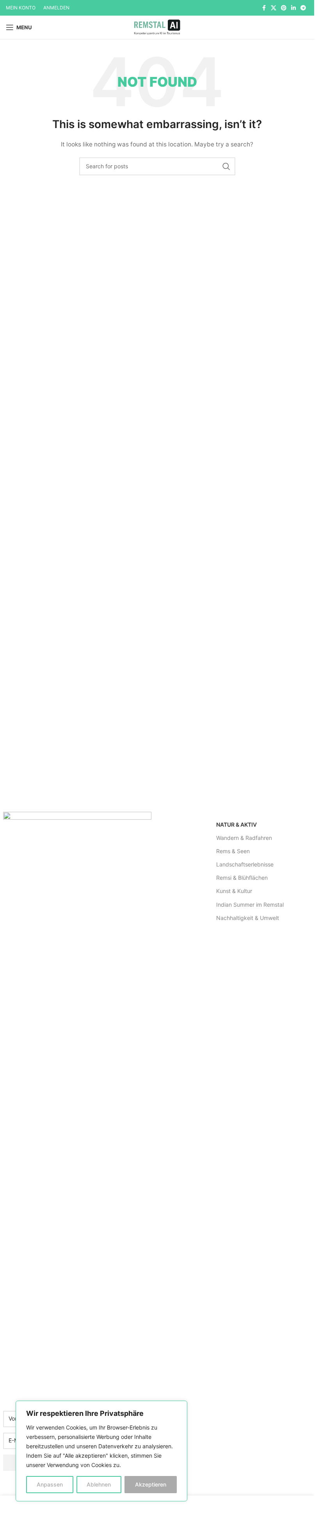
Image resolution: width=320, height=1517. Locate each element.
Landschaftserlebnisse (245, 864)
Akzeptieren (150, 1484)
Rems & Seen (233, 851)
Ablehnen (99, 1484)
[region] (101, 1451)
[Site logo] (156, 26)
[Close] (179, 1407)
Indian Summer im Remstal (250, 904)
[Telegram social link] (303, 8)
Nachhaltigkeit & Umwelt (247, 917)
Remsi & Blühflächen (242, 877)
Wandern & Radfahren (244, 837)
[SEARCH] (226, 166)
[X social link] (273, 8)
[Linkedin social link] (293, 8)
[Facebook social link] (263, 8)
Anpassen (50, 1484)
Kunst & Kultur (234, 891)
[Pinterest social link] (284, 8)
